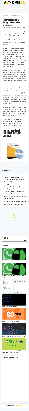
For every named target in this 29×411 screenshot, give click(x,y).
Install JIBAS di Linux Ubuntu (9, 306)
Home (3, 15)
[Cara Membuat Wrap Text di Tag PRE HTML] (14, 334)
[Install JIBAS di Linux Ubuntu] (14, 305)
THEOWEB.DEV (19, 405)
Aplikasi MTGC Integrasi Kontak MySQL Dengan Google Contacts (14, 178)
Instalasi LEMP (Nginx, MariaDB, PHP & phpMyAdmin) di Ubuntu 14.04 (12, 351)
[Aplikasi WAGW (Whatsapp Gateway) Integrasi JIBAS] (14, 274)
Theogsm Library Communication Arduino (14, 183)
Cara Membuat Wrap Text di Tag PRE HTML (13, 336)
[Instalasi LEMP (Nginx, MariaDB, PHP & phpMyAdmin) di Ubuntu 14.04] (14, 349)
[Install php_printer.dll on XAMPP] (14, 320)
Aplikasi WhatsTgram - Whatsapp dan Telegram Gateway (14, 188)
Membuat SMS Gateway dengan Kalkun (12, 292)
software (8, 15)
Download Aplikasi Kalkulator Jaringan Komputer (11, 133)
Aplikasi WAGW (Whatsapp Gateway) (15, 201)
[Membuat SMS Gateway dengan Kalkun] (14, 290)
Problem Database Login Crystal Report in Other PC (14, 193)
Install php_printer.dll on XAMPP (10, 321)
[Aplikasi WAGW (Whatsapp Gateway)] (14, 259)
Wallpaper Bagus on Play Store (13, 204)
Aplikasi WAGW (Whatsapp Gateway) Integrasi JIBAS (15, 197)
